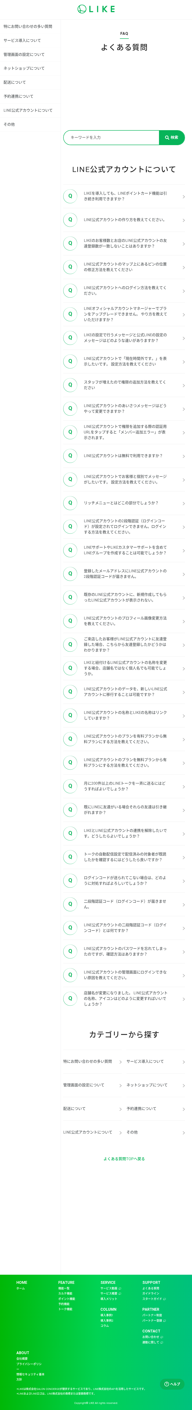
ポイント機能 (66, 1299)
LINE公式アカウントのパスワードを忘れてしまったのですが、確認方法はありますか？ (117, 951)
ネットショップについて (24, 68)
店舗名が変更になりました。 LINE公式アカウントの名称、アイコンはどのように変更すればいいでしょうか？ (118, 998)
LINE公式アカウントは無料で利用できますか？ (115, 455)
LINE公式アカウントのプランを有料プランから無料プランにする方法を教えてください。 (117, 739)
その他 (9, 124)
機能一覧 (64, 1288)
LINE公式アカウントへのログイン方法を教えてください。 (117, 291)
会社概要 (22, 1358)
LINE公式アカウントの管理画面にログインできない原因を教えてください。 (117, 975)
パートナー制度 (152, 1315)
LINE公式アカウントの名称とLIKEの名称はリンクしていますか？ (117, 715)
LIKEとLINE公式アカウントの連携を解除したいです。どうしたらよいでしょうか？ (117, 833)
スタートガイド (152, 1299)
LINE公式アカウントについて (28, 110)
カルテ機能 (65, 1293)
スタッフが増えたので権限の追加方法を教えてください (117, 385)
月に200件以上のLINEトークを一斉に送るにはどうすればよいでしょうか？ (117, 786)
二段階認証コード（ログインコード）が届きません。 (117, 904)
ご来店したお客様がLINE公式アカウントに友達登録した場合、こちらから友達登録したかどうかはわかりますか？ (117, 644)
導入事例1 (106, 1315)
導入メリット (108, 1299)
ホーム (20, 1288)
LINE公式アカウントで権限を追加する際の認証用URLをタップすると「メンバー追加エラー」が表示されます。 (117, 432)
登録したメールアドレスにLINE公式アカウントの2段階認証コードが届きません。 (117, 574)
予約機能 (64, 1304)
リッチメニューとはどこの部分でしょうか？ (113, 502)
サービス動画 (108, 1288)
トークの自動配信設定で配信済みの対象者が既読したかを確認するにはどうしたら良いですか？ (117, 857)
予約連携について (18, 96)
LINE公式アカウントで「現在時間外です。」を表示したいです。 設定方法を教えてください (117, 361)
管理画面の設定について (24, 54)
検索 (174, 137)
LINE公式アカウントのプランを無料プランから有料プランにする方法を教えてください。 (117, 763)
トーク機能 (65, 1309)
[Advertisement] (124, 95)
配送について (15, 82)
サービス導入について (22, 40)
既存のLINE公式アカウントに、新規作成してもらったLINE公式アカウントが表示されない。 (117, 597)
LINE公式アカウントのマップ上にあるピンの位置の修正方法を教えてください (117, 267)
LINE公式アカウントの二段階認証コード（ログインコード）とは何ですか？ (117, 928)
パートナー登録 (152, 1320)
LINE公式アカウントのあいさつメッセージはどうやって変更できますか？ (117, 409)
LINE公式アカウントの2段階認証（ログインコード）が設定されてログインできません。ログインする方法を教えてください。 (117, 526)
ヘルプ (173, 1384)
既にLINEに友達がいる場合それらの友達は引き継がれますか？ (117, 810)
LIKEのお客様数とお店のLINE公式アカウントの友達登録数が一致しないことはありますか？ (117, 243)
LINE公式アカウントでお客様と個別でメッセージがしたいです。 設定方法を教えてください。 (117, 479)
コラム (104, 1326)
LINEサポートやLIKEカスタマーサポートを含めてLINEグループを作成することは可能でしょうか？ (117, 550)
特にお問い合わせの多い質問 (28, 26)
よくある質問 (150, 1288)
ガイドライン (150, 1293)
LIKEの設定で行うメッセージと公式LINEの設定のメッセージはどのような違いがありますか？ (117, 338)
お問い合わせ (150, 1337)
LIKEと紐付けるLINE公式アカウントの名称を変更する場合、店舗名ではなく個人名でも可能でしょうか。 (117, 668)
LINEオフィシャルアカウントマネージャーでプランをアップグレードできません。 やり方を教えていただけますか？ (117, 314)
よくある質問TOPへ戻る (124, 1159)
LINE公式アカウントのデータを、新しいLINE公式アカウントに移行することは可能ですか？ (117, 692)
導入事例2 (106, 1320)
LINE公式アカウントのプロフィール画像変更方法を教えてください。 (117, 621)
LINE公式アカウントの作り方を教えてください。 (117, 219)
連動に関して (150, 1342)
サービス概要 (108, 1293)
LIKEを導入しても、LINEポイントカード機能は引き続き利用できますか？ (117, 196)
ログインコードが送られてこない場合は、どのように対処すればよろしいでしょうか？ (117, 881)
